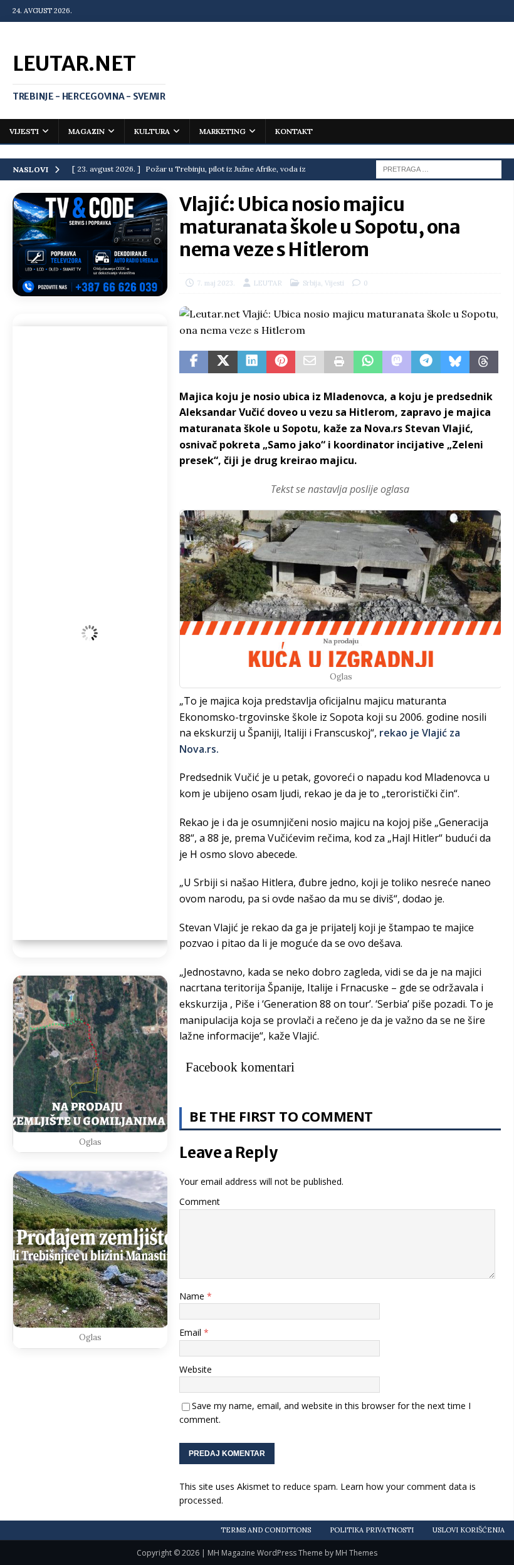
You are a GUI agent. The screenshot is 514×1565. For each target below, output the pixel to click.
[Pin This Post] (280, 362)
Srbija (312, 283)
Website (195, 1369)
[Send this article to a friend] (309, 362)
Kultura (152, 131)
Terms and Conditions (266, 1530)
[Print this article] (338, 362)
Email (191, 1332)
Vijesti (24, 131)
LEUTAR (267, 283)
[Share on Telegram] (425, 362)
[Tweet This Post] (222, 362)
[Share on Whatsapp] (368, 362)
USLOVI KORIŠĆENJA (469, 1530)
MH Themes (356, 1552)
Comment (199, 1201)
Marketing (222, 131)
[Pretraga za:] (438, 168)
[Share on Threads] (483, 362)
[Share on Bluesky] (455, 362)
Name (193, 1296)
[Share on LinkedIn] (252, 362)
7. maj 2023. (216, 283)
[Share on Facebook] (193, 362)
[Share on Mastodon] (396, 362)
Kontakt (294, 131)
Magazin (86, 131)
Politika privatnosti (372, 1530)
